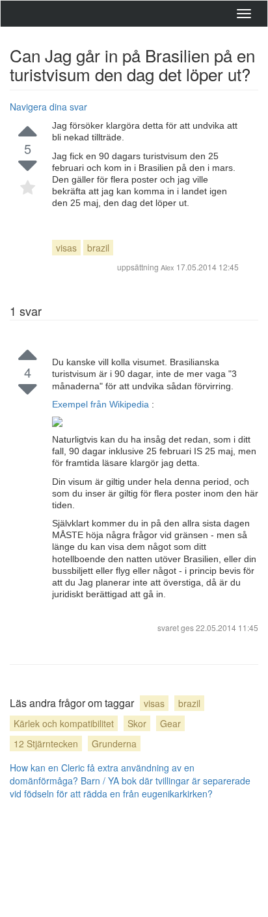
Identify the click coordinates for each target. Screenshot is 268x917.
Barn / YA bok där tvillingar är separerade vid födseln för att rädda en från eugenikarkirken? (130, 787)
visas (66, 247)
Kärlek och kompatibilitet (64, 723)
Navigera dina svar (48, 106)
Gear (170, 723)
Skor (136, 723)
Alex (167, 267)
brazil (98, 247)
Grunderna (114, 743)
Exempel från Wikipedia (102, 404)
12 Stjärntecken (46, 743)
